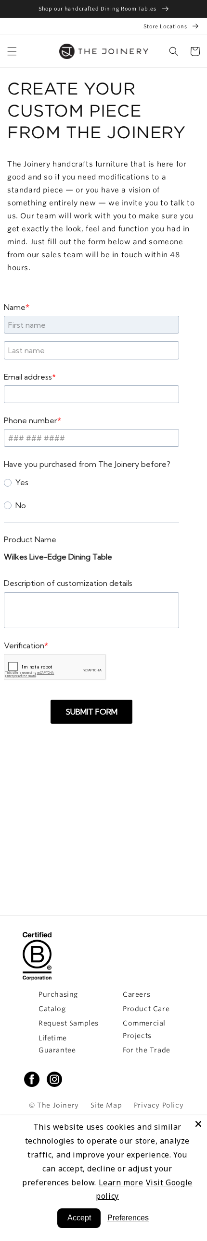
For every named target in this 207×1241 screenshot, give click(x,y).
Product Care (146, 1009)
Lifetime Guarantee (57, 1044)
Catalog (52, 1009)
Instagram (54, 1079)
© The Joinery (54, 1105)
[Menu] (12, 51)
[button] (173, 51)
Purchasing (58, 994)
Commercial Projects (144, 1029)
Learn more (121, 1182)
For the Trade (146, 1050)
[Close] (198, 1124)
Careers (136, 994)
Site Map (106, 1105)
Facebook (31, 1079)
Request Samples (69, 1023)
